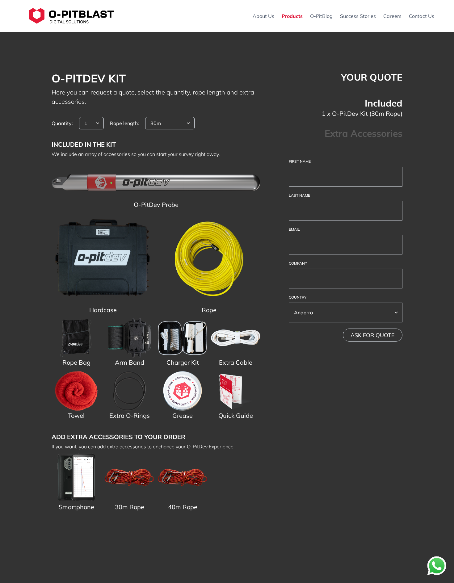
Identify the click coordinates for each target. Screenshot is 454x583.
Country (297, 297)
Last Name (299, 195)
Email (294, 229)
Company (298, 263)
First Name (300, 161)
